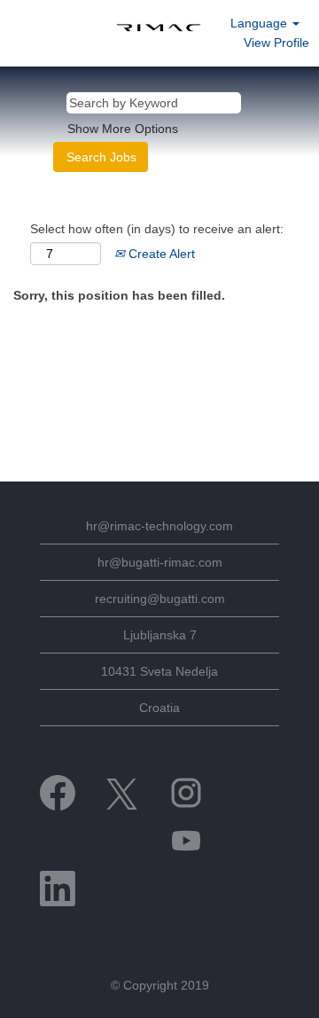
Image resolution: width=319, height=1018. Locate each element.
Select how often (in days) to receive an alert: (157, 229)
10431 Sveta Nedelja (159, 671)
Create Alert (160, 254)
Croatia (159, 708)
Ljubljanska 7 (160, 635)
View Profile (276, 42)
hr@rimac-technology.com (159, 526)
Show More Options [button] (122, 128)
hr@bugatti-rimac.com (159, 562)
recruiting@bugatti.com (160, 598)
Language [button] (260, 23)
